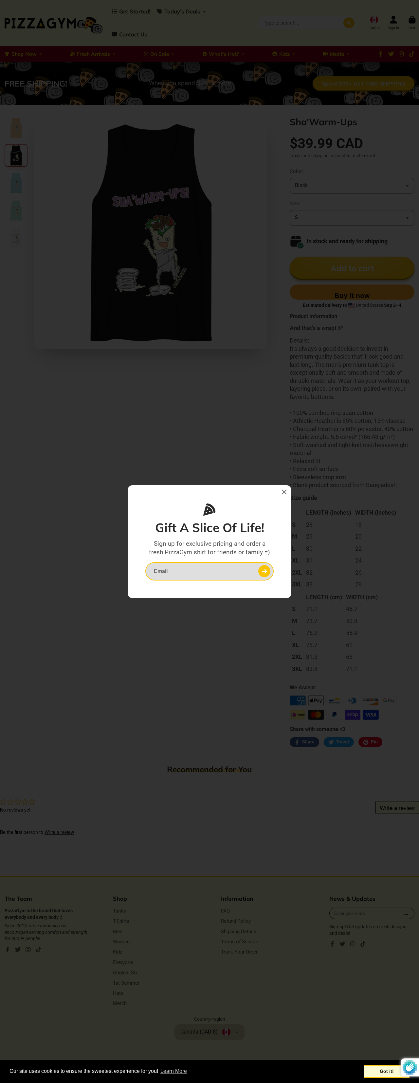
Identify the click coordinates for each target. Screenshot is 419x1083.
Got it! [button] (387, 1071)
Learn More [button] (173, 1071)
